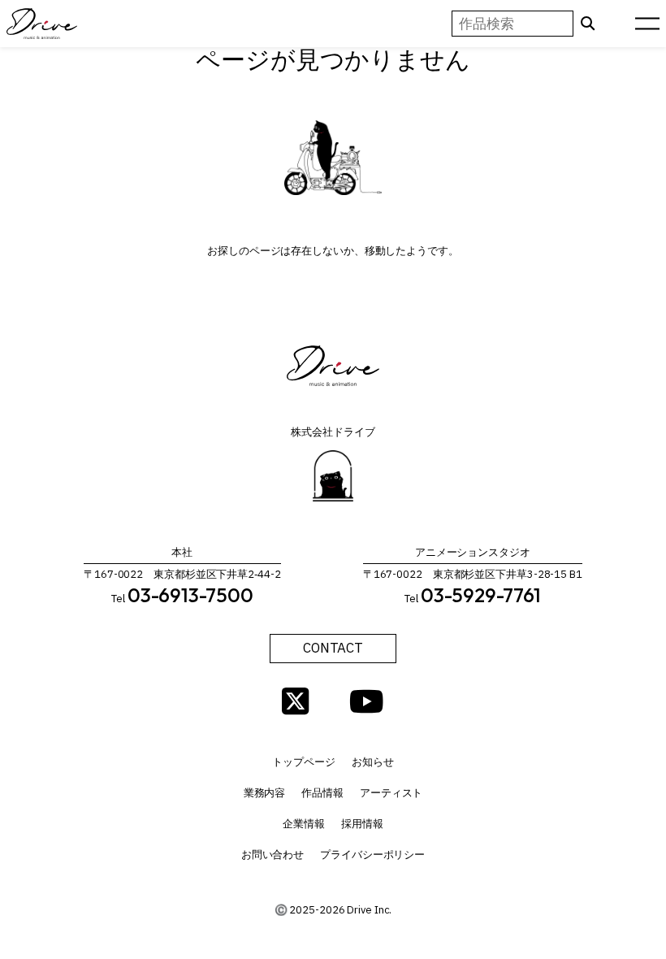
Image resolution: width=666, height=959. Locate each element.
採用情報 (362, 824)
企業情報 (304, 824)
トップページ (303, 762)
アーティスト (391, 793)
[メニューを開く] (647, 23)
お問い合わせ (272, 854)
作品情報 (322, 793)
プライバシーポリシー (372, 854)
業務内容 (265, 793)
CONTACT (333, 648)
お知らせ (373, 762)
